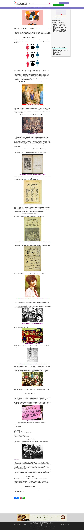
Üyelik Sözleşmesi (31, 526)
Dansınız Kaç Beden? (56, 52)
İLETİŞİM (67, 7)
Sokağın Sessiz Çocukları (57, 54)
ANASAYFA (16, 7)
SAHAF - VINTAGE (47, 7)
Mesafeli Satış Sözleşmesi (44, 526)
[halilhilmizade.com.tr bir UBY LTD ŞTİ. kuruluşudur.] (41, 524)
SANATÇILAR (28, 7)
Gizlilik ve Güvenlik (37, 526)
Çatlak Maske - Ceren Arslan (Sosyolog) (59, 24)
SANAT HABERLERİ (62, 7)
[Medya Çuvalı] (20, 3)
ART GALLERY (54, 7)
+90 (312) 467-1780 (43, 523)
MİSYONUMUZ (22, 7)
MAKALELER (33, 7)
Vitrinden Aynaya (55, 49)
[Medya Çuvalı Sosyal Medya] (61, 524)
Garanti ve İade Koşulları (52, 526)
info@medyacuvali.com (34, 523)
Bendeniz (54, 53)
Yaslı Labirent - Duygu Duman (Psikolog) (59, 31)
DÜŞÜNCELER (39, 7)
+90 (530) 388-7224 (50, 523)
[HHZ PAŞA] (42, 517)
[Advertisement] (59, 40)
